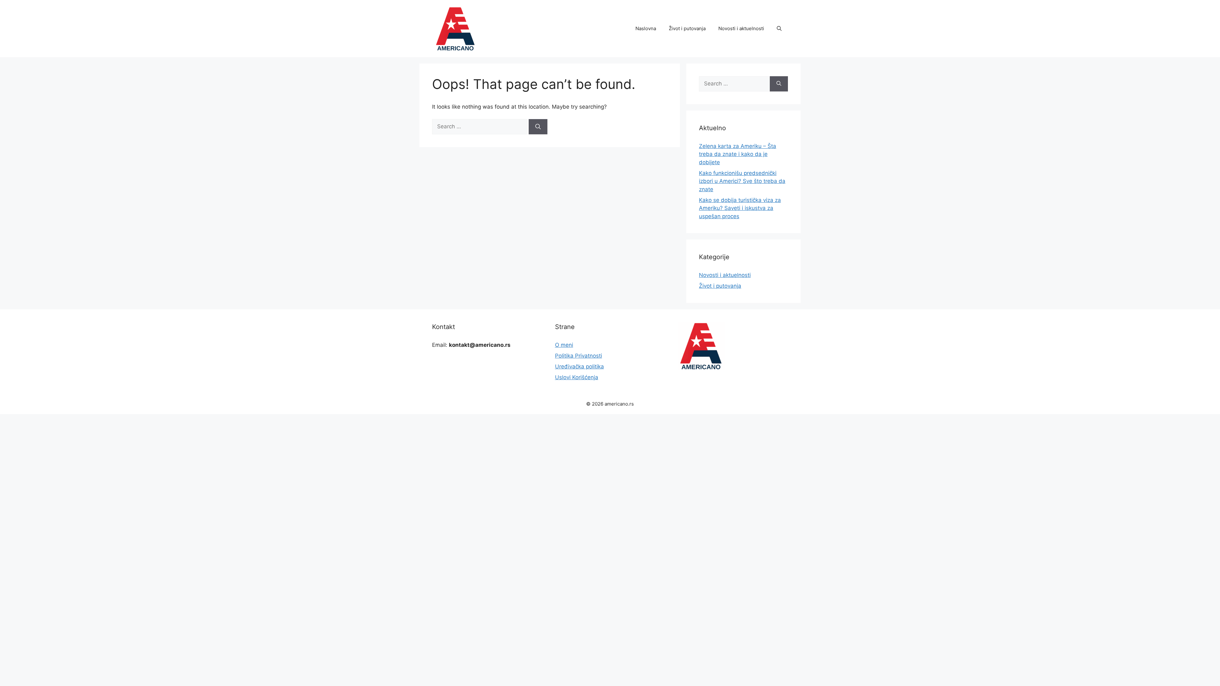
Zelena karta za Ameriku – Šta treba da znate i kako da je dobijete (737, 154)
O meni (564, 345)
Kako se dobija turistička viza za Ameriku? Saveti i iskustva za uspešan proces (740, 208)
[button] (779, 28)
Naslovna (645, 28)
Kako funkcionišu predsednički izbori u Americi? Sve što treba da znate (742, 181)
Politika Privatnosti (578, 356)
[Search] (538, 126)
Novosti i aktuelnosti (741, 28)
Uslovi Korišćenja (576, 377)
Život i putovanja (687, 28)
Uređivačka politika (579, 366)
